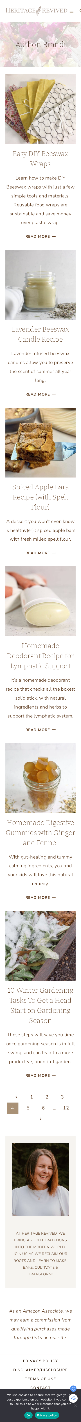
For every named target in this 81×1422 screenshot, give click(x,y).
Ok (29, 1415)
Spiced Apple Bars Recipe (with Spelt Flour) (40, 497)
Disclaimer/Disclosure (40, 1370)
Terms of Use (40, 1379)
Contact (40, 1388)
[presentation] (40, 109)
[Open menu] (72, 11)
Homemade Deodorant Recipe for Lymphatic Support (40, 656)
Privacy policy (47, 1415)
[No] (75, 1405)
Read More (40, 236)
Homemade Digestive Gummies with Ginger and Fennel (40, 833)
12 (66, 1108)
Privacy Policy (40, 1361)
